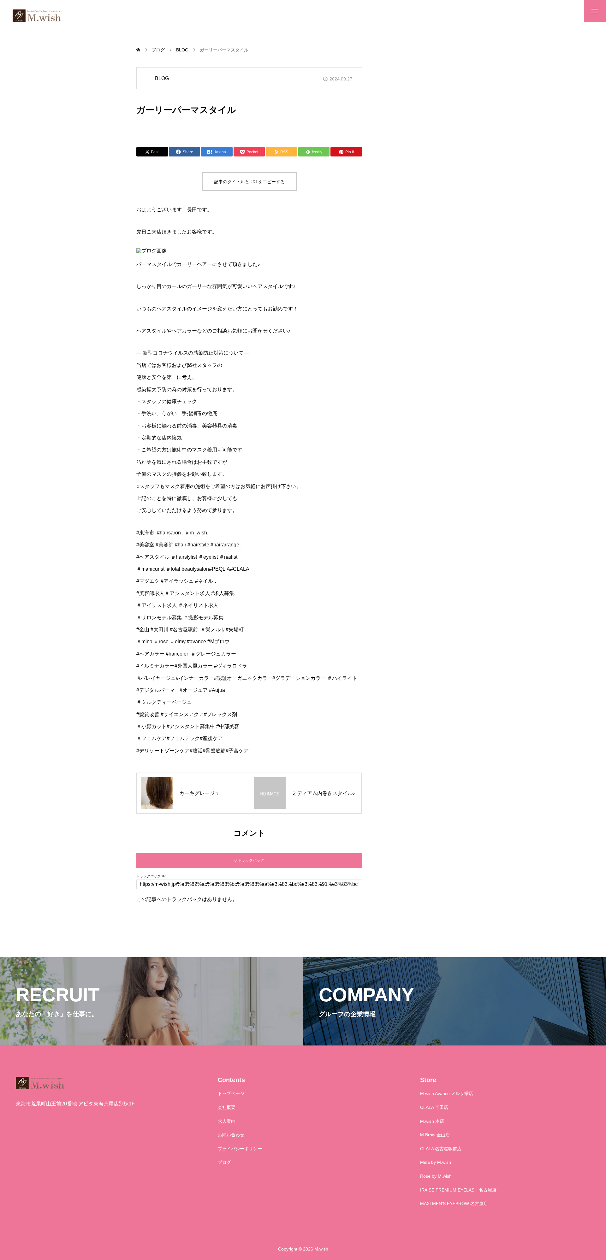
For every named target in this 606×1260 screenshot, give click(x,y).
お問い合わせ (231, 1134)
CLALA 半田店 (434, 1107)
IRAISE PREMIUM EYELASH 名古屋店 (458, 1189)
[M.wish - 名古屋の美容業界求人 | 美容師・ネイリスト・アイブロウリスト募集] (38, 16)
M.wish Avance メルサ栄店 (446, 1093)
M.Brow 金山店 (435, 1134)
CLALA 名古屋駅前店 (440, 1148)
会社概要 (226, 1107)
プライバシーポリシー (240, 1148)
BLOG (162, 78)
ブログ (224, 1162)
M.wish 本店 (432, 1121)
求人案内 (226, 1121)
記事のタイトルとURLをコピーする (249, 181)
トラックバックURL (152, 876)
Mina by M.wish (435, 1162)
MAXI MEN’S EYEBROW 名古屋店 (454, 1203)
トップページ (231, 1093)
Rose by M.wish (436, 1176)
